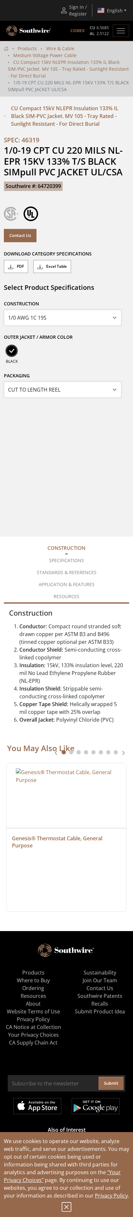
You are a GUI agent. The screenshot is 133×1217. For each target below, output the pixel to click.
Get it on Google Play (96, 1106)
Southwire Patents (99, 995)
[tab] (64, 752)
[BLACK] (11, 351)
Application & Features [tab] (67, 584)
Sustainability (100, 972)
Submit (111, 1083)
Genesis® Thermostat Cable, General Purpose (58, 842)
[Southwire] (29, 31)
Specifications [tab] (66, 560)
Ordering (33, 988)
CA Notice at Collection (33, 1027)
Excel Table (56, 266)
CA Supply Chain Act (33, 1042)
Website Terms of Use (33, 1011)
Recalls (99, 1003)
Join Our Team (100, 980)
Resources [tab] (66, 596)
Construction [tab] (66, 548)
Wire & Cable (60, 48)
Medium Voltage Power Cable (45, 55)
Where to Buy (33, 980)
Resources (33, 995)
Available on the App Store (37, 1106)
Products (27, 48)
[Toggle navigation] (121, 31)
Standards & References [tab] (67, 572)
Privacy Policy (111, 1195)
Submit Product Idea (100, 1011)
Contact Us (20, 235)
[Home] (6, 48)
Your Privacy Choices (33, 1034)
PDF (20, 266)
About (33, 1003)
